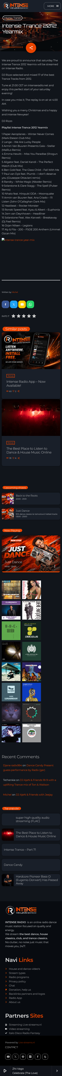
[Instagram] (30, 1057)
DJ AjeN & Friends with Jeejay (34, 794)
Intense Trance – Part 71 (20, 850)
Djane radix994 (12, 765)
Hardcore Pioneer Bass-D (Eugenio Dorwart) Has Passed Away (37, 880)
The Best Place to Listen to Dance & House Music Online (28, 451)
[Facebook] (38, 1057)
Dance (9, 556)
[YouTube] (8, 1057)
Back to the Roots (27, 495)
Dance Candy (13, 865)
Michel (15, 292)
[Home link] (14, 6)
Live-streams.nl (26, 1042)
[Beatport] (45, 1057)
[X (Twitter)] (15, 1057)
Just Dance (23, 510)
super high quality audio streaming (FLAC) (32, 819)
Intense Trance (12, 17)
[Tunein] (23, 1057)
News (11, 375)
